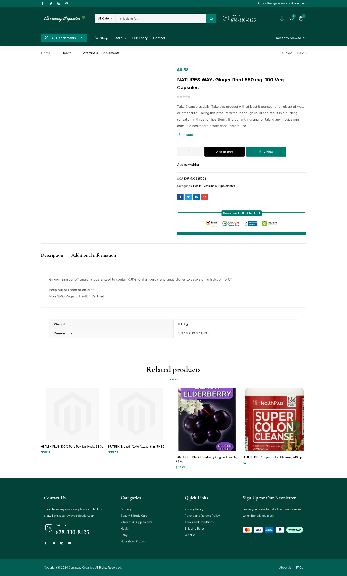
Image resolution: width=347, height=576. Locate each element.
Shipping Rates (195, 528)
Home (45, 53)
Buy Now (266, 152)
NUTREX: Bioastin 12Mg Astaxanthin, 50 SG (136, 446)
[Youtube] (66, 3)
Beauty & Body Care (134, 515)
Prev (288, 53)
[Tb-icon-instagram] (58, 3)
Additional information (93, 255)
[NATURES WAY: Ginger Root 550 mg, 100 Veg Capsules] (180, 197)
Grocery (126, 509)
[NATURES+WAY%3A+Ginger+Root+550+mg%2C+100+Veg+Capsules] (188, 197)
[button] (241, 213)
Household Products (134, 541)
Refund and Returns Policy (202, 515)
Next (300, 53)
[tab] (56, 259)
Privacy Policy (194, 509)
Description (52, 255)
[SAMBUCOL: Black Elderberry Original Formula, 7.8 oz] (207, 419)
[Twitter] (51, 3)
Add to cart (224, 152)
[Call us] (226, 18)
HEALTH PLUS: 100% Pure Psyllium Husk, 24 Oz (72, 446)
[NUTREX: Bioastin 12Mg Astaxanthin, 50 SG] (136, 414)
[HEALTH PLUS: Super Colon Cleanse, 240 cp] (274, 419)
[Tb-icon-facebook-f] (43, 3)
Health (66, 53)
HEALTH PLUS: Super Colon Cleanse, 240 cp (272, 457)
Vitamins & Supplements (101, 53)
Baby (124, 535)
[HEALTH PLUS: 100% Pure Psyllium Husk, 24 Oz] (72, 414)
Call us (235, 15)
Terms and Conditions (199, 522)
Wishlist (190, 535)
